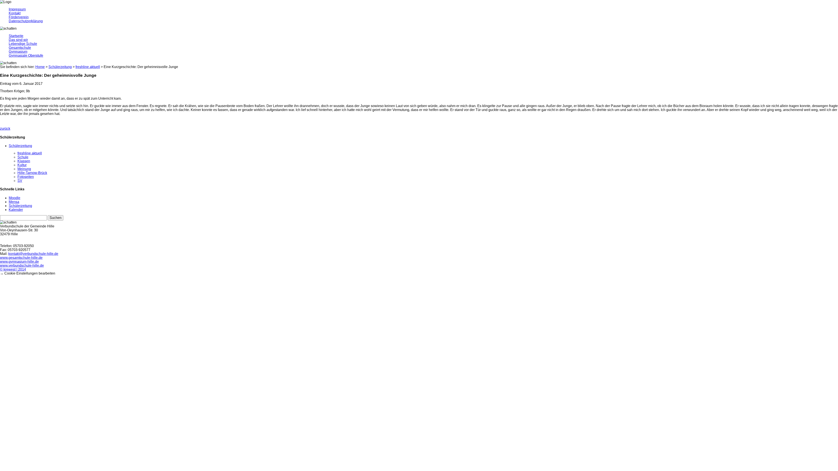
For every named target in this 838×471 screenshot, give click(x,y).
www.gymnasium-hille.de (19, 261)
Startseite (16, 36)
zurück (5, 128)
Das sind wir (18, 40)
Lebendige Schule (23, 44)
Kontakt (15, 13)
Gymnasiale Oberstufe (26, 55)
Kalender (16, 210)
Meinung (24, 169)
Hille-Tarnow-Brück (32, 173)
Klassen (23, 161)
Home (40, 67)
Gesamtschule (20, 47)
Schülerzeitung (20, 146)
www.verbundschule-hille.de (22, 265)
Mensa (14, 202)
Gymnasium (18, 51)
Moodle (14, 198)
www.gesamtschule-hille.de (21, 257)
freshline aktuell (29, 153)
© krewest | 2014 (13, 269)
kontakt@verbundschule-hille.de (33, 254)
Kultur (22, 165)
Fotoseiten (25, 177)
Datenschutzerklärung (26, 21)
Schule (22, 157)
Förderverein (19, 17)
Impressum (17, 9)
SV (19, 181)
